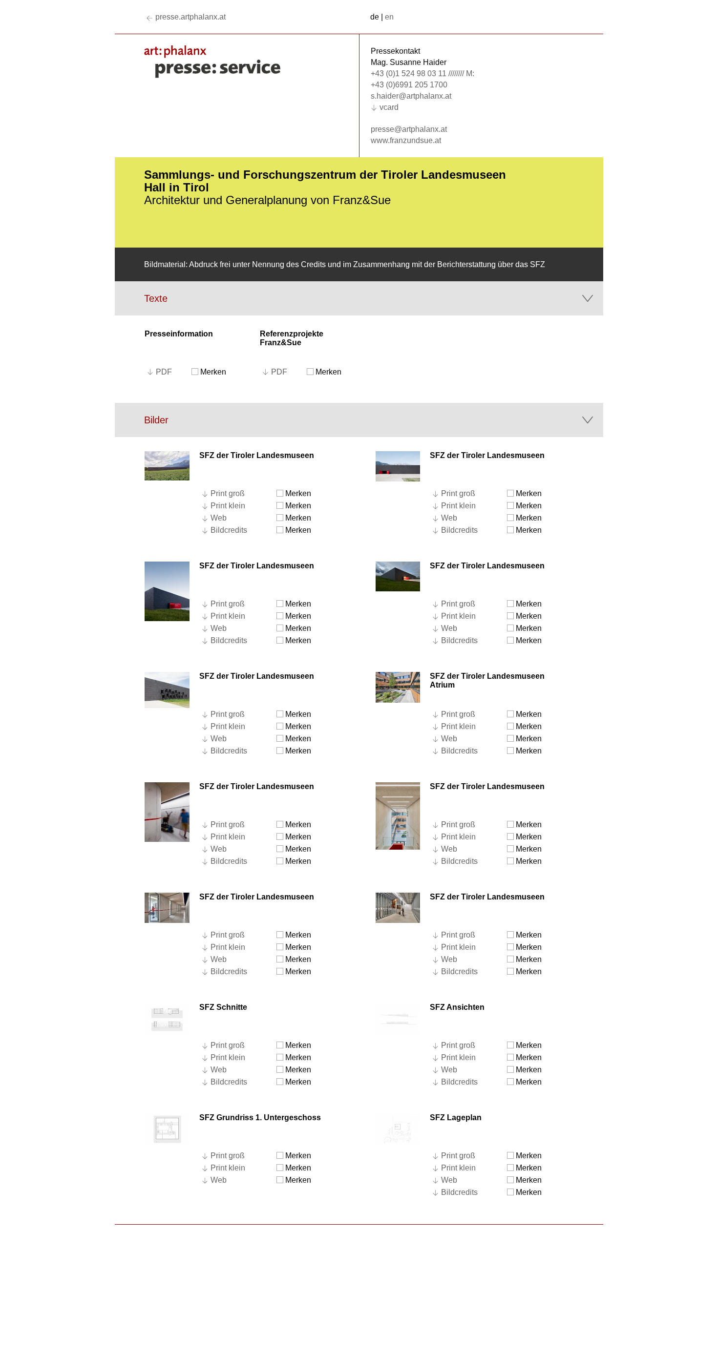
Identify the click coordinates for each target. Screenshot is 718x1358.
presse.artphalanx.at (190, 17)
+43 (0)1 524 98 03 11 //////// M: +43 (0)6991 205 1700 (422, 79)
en (389, 17)
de (374, 17)
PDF (164, 372)
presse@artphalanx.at (409, 129)
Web (219, 518)
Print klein (228, 505)
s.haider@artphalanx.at (411, 96)
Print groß (228, 493)
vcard (389, 107)
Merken (212, 372)
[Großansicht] (167, 465)
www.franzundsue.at (406, 140)
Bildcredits (229, 530)
